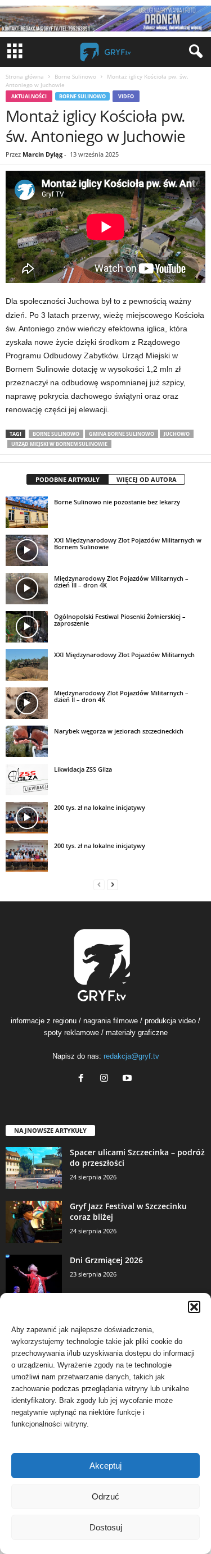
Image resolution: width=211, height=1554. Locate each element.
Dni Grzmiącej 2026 (106, 1260)
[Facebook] (83, 1079)
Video (126, 96)
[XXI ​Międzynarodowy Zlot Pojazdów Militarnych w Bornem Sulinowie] (27, 550)
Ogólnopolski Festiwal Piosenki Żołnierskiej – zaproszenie (120, 619)
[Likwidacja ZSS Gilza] (27, 779)
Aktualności (29, 96)
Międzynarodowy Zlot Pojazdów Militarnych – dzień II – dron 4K (121, 696)
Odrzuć (105, 1496)
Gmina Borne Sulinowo (121, 434)
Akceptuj (105, 1465)
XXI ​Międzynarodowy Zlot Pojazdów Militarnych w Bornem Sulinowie (127, 543)
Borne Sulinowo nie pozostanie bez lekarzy (117, 502)
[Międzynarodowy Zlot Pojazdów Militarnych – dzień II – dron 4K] (27, 703)
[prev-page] (99, 884)
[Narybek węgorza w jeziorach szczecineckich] (27, 741)
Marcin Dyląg (42, 154)
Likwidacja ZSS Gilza (83, 769)
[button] (194, 1307)
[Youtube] (128, 1079)
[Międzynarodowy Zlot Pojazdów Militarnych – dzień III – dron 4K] (27, 588)
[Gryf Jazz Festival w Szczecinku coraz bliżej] (34, 1222)
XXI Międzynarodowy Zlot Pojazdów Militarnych (124, 654)
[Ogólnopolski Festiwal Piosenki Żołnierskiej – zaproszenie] (27, 626)
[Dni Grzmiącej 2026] (34, 1276)
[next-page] (112, 884)
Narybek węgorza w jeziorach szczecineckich (118, 731)
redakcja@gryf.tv (131, 1056)
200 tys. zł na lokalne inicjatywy (99, 807)
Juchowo (177, 434)
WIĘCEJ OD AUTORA (146, 479)
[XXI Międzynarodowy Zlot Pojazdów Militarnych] (27, 665)
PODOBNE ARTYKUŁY (67, 479)
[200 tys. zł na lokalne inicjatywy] (27, 817)
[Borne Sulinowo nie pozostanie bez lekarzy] (27, 512)
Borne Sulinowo (75, 76)
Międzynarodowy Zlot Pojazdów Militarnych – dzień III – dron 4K (121, 581)
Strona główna (25, 76)
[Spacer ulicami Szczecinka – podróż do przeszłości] (34, 1168)
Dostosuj (105, 1527)
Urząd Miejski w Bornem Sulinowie (59, 444)
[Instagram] (106, 1079)
